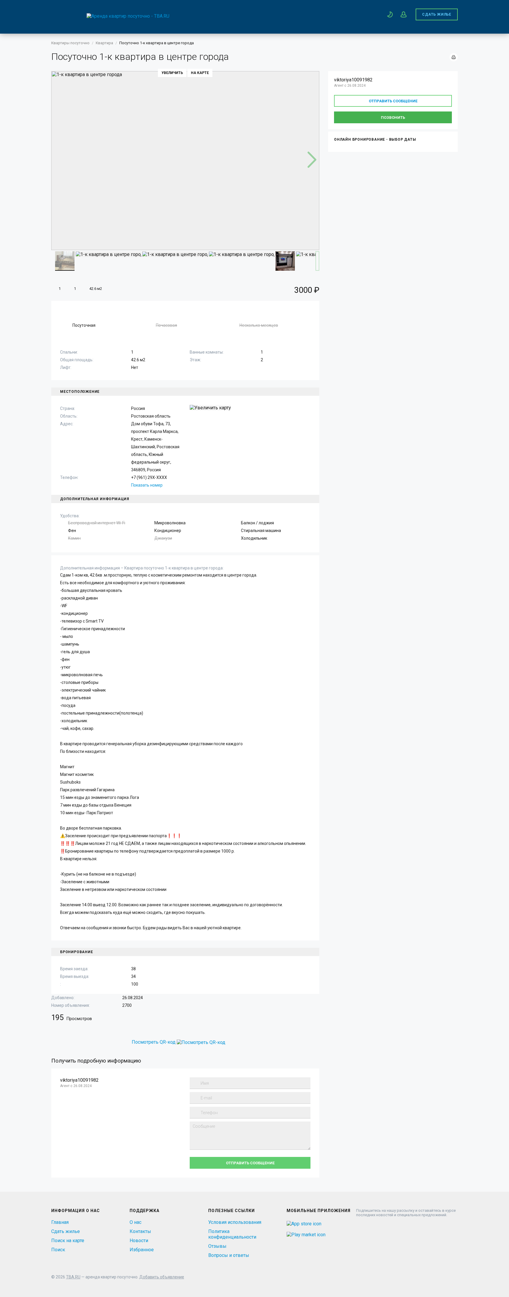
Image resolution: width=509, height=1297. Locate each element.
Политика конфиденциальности (232, 1234)
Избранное (142, 1249)
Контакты (140, 1231)
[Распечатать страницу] (453, 57)
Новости (139, 1240)
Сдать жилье (436, 14)
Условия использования (234, 1222)
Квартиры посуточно (70, 43)
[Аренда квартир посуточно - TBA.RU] (110, 16)
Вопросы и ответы (228, 1255)
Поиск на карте (67, 1240)
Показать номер (147, 485)
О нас (135, 1222)
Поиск (58, 1249)
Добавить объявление (161, 1277)
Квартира (104, 43)
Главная (60, 1222)
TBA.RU (73, 1277)
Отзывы (217, 1246)
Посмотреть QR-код (154, 1042)
